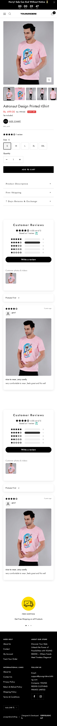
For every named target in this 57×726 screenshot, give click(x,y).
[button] (12, 121)
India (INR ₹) (9, 707)
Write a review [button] (28, 259)
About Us (7, 644)
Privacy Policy (9, 681)
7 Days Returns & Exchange (21, 201)
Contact (6, 649)
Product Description (17, 184)
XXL (42, 145)
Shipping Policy (9, 691)
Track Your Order (10, 659)
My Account (8, 654)
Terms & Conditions (11, 696)
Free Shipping (13, 192)
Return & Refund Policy (12, 686)
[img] (11, 308)
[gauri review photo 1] (28, 347)
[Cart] (52, 13)
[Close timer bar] (54, 2)
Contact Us (7, 676)
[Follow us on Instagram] (40, 696)
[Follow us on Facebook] (34, 696)
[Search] (10, 14)
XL (34, 145)
